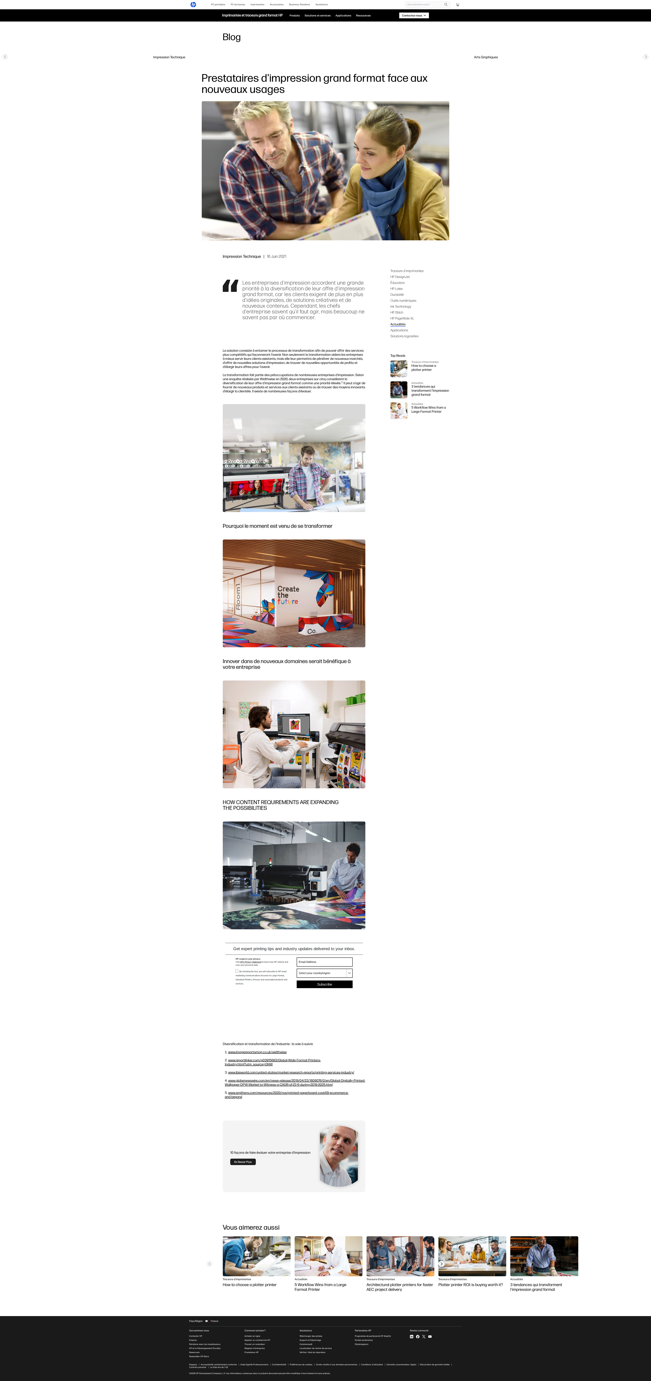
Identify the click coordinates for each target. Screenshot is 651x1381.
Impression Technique (169, 57)
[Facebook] (417, 1336)
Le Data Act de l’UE (219, 1367)
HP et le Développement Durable (205, 1348)
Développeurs (362, 1344)
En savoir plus (243, 1162)
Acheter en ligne (252, 1336)
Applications (399, 330)
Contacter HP (195, 1336)
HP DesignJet (400, 277)
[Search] (446, 5)
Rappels (193, 1364)
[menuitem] (218, 5)
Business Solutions (299, 4)
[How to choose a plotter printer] (257, 1256)
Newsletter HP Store (199, 1356)
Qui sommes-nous (199, 1330)
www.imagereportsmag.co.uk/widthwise (257, 1052)
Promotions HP (251, 1352)
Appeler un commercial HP (257, 1340)
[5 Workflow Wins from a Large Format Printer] (328, 1256)
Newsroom (194, 1352)
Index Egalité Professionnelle (254, 1364)
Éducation (397, 283)
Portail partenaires (364, 1340)
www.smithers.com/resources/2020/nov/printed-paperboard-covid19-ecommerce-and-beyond (287, 1094)
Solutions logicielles (404, 336)
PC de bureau (238, 4)
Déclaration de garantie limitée (435, 1364)
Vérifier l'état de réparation (313, 1352)
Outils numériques (403, 300)
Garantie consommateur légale (401, 1364)
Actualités (398, 324)
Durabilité (397, 294)
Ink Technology (400, 306)
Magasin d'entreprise (254, 1348)
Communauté (306, 1344)
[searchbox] (425, 4)
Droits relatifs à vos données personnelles (336, 1364)
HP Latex (396, 288)
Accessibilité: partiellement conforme (219, 1364)
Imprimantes (257, 4)
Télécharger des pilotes (311, 1336)
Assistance (321, 4)
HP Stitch (396, 312)
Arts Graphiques (486, 57)
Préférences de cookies (301, 1364)
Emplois (193, 1340)
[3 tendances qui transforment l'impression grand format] (544, 1256)
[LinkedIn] (411, 1336)
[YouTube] (430, 1336)
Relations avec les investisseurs (205, 1344)
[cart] (458, 5)
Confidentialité (279, 1364)
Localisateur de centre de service (316, 1348)
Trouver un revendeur (254, 1344)
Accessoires (277, 4)
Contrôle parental (197, 1367)
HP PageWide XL (402, 318)
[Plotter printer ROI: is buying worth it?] (472, 1256)
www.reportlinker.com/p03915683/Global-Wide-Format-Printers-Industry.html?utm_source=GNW (273, 1062)
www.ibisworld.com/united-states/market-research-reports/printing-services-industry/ (291, 1072)
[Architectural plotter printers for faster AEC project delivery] (400, 1256)
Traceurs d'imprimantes (407, 271)
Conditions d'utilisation (372, 1364)
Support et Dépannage (310, 1340)
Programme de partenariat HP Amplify (373, 1336)
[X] (424, 1336)
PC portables (218, 4)
